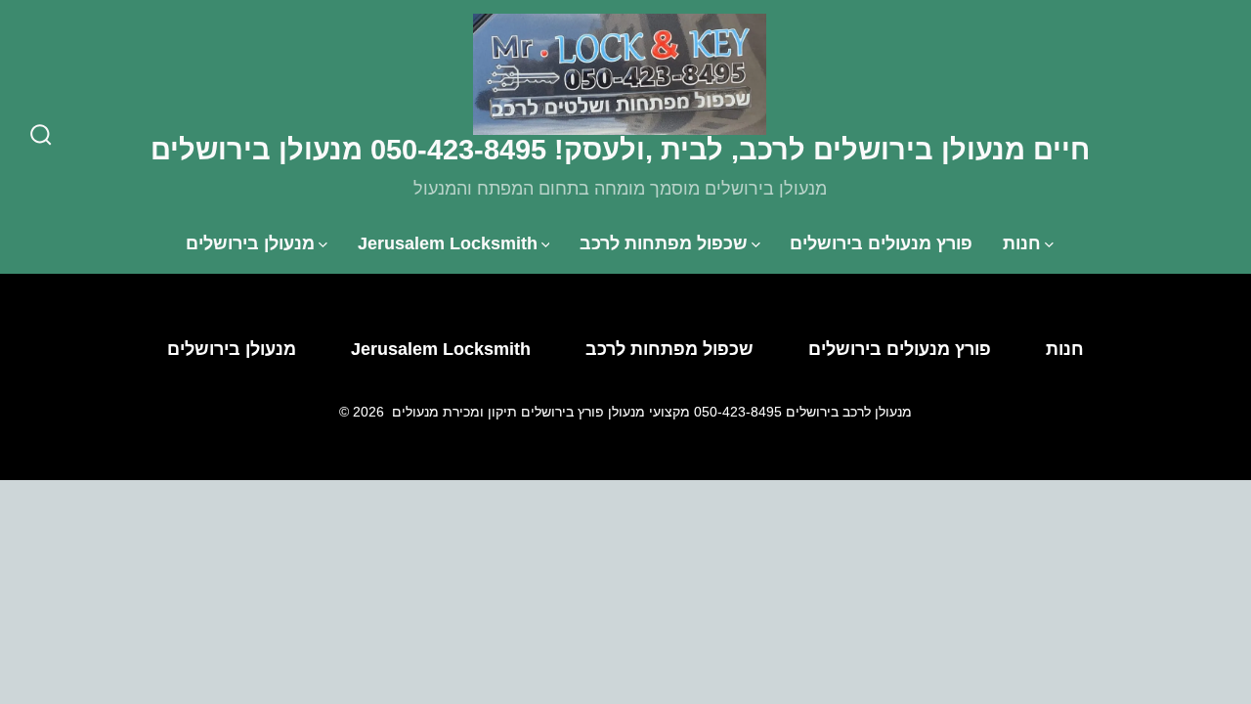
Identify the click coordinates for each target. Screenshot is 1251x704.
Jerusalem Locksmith (448, 243)
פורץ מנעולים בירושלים (881, 243)
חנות (1022, 243)
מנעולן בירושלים (250, 243)
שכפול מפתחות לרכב (664, 243)
